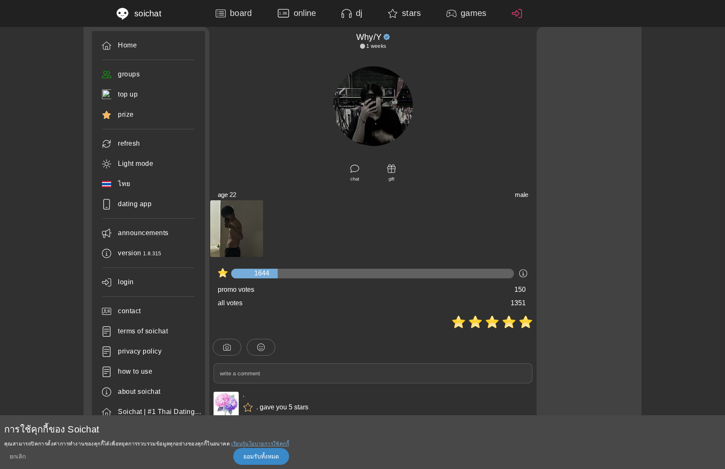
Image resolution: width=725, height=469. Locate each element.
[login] (519, 13)
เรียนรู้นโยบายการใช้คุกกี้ (260, 444)
